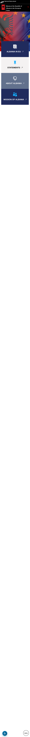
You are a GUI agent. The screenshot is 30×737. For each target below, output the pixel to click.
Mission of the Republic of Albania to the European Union (14, 8)
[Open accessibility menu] (4, 733)
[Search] (28, 7)
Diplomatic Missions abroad (10, 1)
